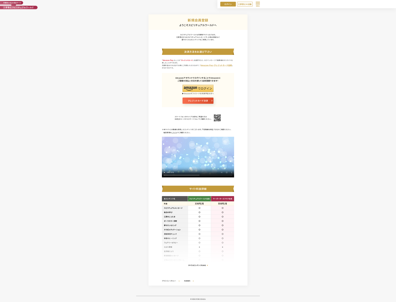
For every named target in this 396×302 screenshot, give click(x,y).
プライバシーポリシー (169, 281)
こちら (174, 132)
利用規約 (187, 281)
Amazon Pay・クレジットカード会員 (216, 65)
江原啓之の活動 (245, 4)
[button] (198, 88)
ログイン (228, 4)
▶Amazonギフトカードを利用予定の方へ (198, 93)
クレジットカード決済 (198, 100)
